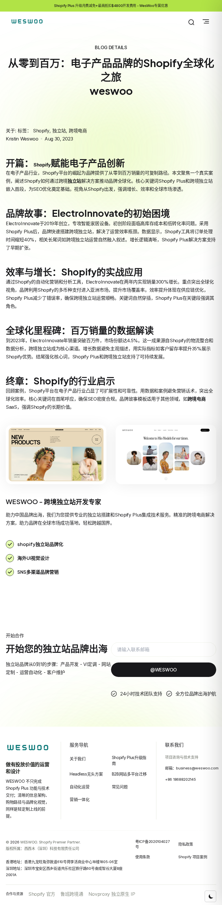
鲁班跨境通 (71, 894)
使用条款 (142, 856)
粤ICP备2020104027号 (152, 844)
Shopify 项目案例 (192, 856)
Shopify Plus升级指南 (129, 760)
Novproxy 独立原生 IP (111, 894)
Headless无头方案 (86, 773)
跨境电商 (78, 131)
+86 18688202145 (180, 779)
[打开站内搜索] (191, 22)
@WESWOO (163, 670)
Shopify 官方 (41, 894)
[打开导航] (206, 21)
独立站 (59, 131)
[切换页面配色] (210, 896)
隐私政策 (185, 844)
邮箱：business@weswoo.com (191, 768)
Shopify (41, 131)
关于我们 (78, 758)
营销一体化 (80, 799)
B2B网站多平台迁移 (129, 773)
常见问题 (120, 786)
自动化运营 (80, 786)
